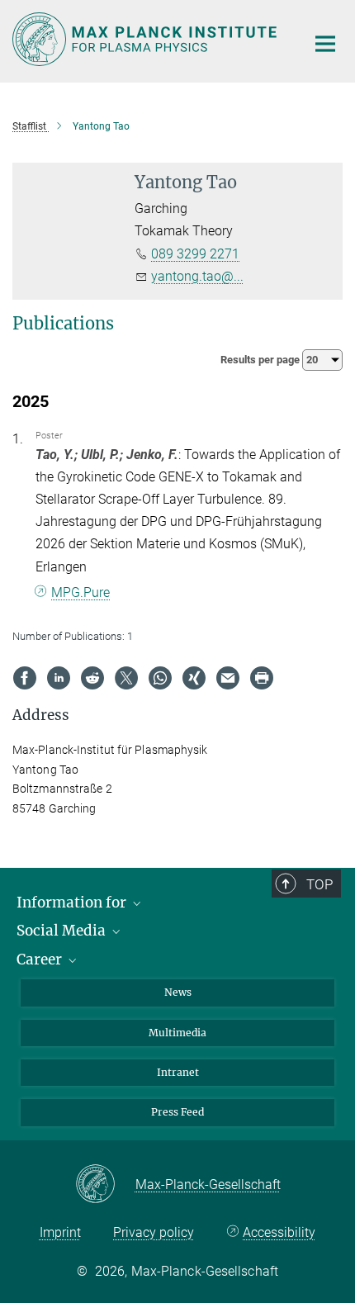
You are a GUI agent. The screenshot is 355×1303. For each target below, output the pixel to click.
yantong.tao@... (197, 276)
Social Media (63, 930)
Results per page (261, 359)
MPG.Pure (80, 592)
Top (319, 884)
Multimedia (177, 1032)
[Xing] (194, 678)
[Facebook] (24, 678)
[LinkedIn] (58, 678)
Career (41, 959)
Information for (73, 902)
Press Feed (177, 1112)
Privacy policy (153, 1232)
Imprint (60, 1232)
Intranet (178, 1072)
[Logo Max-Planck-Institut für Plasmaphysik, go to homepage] (146, 39)
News (178, 992)
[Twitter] (126, 678)
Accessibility (279, 1232)
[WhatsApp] (160, 678)
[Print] (261, 678)
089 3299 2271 (195, 254)
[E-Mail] (227, 678)
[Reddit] (92, 678)
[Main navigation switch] (325, 43)
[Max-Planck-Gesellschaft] (105, 1185)
